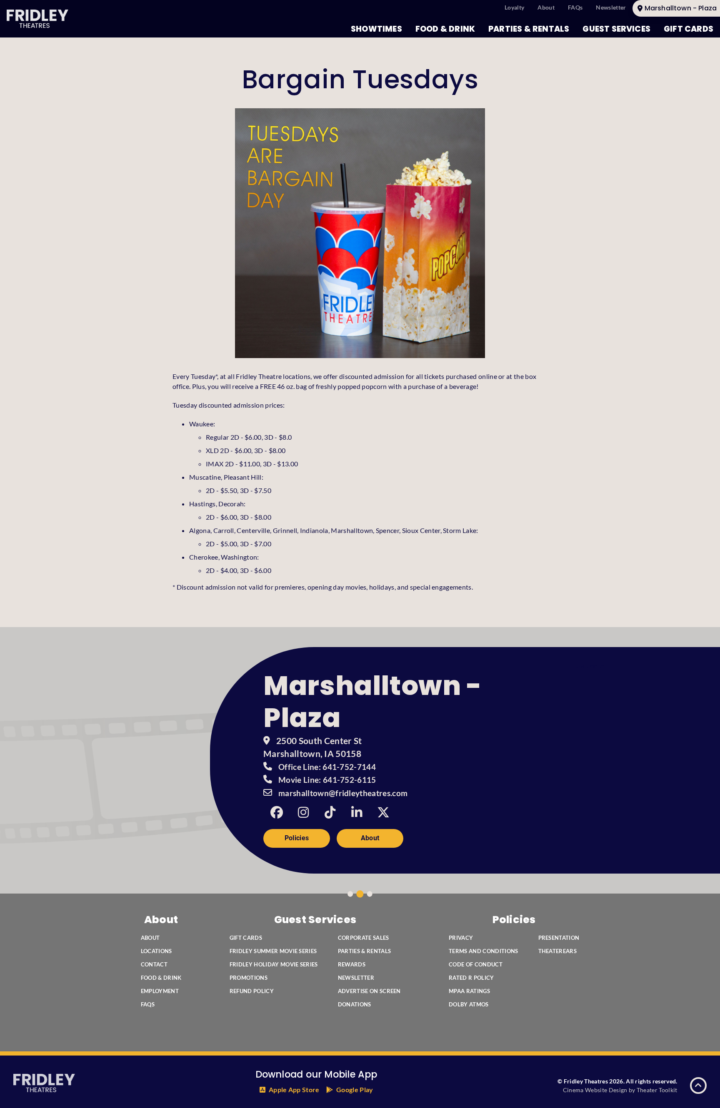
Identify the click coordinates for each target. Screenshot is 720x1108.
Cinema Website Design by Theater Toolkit (620, 1089)
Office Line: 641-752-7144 (327, 767)
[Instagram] (303, 812)
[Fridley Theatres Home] (37, 19)
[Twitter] (383, 812)
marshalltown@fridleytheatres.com (343, 793)
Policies (297, 838)
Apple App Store (294, 1089)
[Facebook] (276, 812)
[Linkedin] (356, 812)
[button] (698, 1085)
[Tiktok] (330, 812)
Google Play (354, 1089)
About (370, 838)
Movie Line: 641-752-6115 (327, 779)
